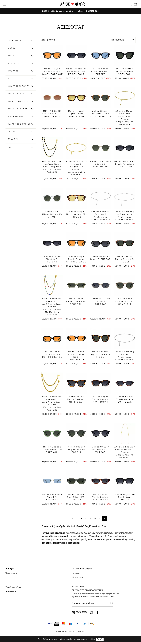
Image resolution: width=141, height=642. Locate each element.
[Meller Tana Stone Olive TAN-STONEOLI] (76, 285)
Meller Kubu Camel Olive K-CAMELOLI (125, 301)
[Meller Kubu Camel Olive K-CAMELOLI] (124, 285)
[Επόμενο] (104, 518)
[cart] (135, 4)
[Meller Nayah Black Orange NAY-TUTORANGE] (52, 55)
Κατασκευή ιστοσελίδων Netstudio (70, 631)
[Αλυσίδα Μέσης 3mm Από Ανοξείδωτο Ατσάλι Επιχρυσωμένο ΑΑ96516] (124, 97)
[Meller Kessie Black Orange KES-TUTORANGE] (76, 338)
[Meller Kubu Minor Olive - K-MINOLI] (52, 198)
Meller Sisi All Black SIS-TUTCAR (52, 259)
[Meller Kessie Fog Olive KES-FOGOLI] (76, 481)
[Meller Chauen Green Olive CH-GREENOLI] (52, 433)
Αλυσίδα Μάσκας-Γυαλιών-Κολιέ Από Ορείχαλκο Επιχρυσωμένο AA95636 (52, 166)
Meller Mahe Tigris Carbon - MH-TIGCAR (76, 399)
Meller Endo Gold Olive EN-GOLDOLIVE (100, 164)
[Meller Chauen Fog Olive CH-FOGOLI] (76, 433)
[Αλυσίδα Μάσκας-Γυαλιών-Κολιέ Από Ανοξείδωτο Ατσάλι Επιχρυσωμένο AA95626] (52, 383)
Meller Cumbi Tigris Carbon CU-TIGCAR (124, 399)
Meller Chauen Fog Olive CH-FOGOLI (76, 449)
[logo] (72, 4)
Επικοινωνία (11, 592)
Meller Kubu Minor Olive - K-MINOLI (52, 214)
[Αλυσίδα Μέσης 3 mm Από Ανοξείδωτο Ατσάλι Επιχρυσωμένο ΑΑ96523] (76, 148)
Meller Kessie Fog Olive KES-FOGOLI (76, 497)
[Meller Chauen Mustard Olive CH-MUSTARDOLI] (100, 97)
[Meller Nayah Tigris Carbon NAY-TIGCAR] (100, 383)
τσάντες (63, 539)
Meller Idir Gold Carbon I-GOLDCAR (100, 301)
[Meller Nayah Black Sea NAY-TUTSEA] (100, 55)
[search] (130, 4)
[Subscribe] (111, 603)
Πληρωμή (76, 573)
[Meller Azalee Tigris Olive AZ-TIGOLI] (100, 338)
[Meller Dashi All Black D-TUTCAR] (100, 243)
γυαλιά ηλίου (119, 536)
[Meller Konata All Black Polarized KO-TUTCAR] (124, 148)
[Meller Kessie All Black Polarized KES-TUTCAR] (76, 55)
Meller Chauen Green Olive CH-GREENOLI (52, 449)
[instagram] (91, 612)
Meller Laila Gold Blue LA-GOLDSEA (52, 497)
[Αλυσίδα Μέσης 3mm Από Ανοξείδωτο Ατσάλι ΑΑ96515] (100, 198)
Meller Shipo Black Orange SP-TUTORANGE (76, 259)
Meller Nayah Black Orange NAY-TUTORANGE (52, 71)
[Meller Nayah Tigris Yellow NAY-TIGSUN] (76, 97)
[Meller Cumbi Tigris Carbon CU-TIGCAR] (124, 383)
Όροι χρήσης (11, 573)
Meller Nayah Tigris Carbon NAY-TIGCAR (100, 399)
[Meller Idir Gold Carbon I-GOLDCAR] (100, 285)
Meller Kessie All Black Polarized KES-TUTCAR (76, 71)
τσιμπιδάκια (74, 539)
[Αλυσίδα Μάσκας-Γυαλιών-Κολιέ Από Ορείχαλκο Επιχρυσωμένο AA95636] (52, 148)
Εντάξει (100, 639)
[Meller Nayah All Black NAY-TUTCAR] (124, 481)
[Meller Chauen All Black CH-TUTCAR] (100, 433)
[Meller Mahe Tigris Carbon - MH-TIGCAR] (76, 383)
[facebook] (97, 612)
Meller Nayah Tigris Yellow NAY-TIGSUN (76, 114)
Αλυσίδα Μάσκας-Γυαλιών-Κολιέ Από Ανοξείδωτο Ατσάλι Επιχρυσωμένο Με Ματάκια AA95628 (52, 307)
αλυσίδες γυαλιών (50, 539)
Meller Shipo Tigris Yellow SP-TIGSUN (76, 214)
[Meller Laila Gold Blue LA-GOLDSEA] (52, 481)
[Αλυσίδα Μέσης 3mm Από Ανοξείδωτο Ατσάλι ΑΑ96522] (124, 338)
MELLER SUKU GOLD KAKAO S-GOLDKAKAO (52, 114)
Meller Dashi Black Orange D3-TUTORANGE (52, 354)
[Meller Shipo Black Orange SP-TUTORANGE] (76, 243)
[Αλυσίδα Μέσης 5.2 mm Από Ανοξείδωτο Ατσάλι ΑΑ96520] (124, 198)
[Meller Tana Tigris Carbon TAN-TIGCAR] (100, 481)
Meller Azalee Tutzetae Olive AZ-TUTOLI (125, 71)
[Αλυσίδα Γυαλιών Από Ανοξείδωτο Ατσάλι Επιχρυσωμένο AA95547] (124, 433)
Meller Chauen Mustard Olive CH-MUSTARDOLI (100, 114)
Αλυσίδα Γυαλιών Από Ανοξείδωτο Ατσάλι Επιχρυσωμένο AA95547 (124, 452)
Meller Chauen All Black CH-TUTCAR (100, 449)
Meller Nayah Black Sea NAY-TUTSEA (100, 71)
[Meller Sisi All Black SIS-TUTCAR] (52, 243)
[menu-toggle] (4, 4)
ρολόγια (85, 539)
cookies (91, 639)
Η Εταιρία (10, 569)
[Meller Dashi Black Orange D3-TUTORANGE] (52, 338)
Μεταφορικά (77, 577)
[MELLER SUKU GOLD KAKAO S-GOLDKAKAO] (52, 97)
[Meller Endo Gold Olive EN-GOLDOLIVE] (100, 148)
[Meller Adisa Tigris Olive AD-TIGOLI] (124, 243)
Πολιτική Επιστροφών (82, 569)
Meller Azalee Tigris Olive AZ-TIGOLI (100, 354)
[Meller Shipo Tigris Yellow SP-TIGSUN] (76, 198)
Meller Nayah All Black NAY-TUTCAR (125, 497)
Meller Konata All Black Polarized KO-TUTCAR (124, 164)
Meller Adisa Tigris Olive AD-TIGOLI (125, 259)
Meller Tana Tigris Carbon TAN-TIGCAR (100, 497)
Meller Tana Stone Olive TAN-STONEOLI (76, 301)
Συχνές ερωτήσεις (14, 587)
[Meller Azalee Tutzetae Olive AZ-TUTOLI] (124, 55)
